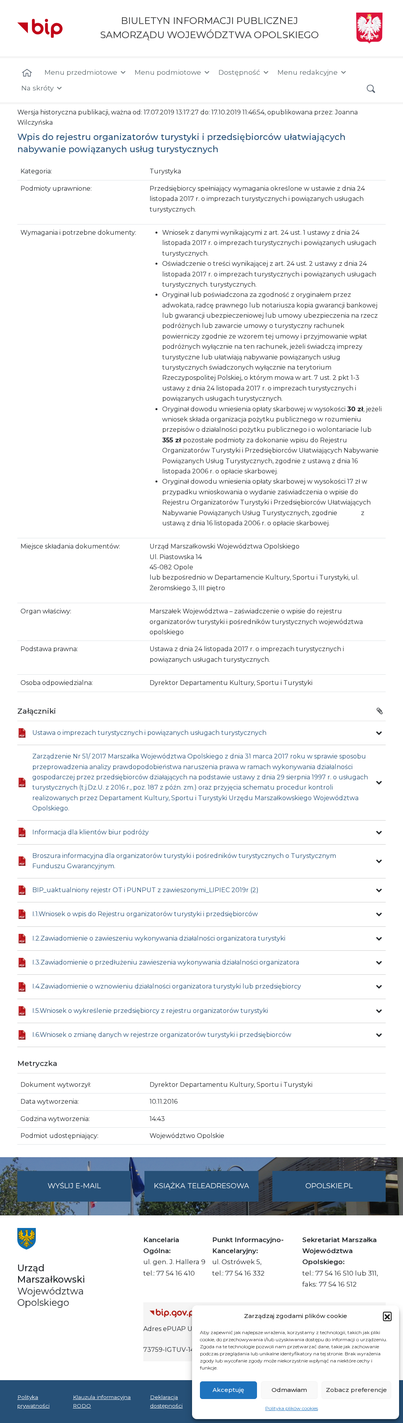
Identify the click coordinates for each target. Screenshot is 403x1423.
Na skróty (37, 88)
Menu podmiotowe (168, 72)
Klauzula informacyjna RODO (102, 1401)
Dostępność (239, 72)
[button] (387, 1316)
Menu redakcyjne (307, 72)
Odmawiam (289, 1390)
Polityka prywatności (33, 1401)
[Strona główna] (27, 73)
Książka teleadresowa (201, 1186)
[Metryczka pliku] (379, 732)
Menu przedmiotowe (80, 72)
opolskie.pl (329, 1186)
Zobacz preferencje (356, 1390)
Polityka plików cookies (291, 1408)
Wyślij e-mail (89, 1191)
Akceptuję (228, 1390)
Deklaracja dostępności (166, 1401)
